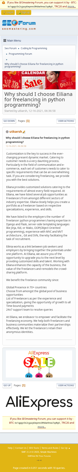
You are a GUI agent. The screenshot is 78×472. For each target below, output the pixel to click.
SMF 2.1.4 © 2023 (30, 452)
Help (10, 447)
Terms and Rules (50, 447)
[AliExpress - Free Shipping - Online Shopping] (39, 88)
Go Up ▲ (65, 447)
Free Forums (45, 456)
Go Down (9, 120)
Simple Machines (48, 452)
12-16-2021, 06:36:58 (16, 145)
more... (72, 6)
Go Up (7, 385)
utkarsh (15, 131)
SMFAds (31, 456)
